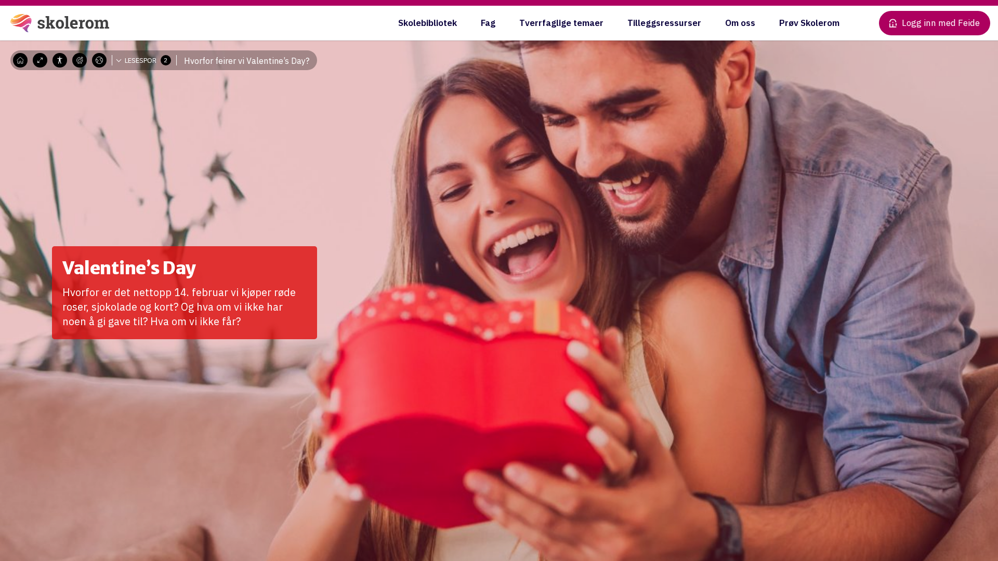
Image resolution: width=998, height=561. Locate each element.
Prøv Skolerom (809, 23)
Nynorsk (108, 91)
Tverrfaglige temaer (561, 23)
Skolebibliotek (427, 23)
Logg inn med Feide (941, 23)
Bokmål (107, 75)
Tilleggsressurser (664, 23)
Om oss (740, 23)
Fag (488, 23)
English (106, 106)
